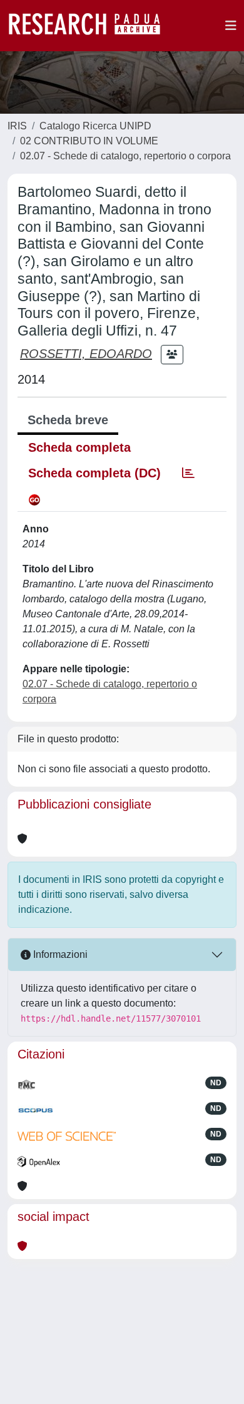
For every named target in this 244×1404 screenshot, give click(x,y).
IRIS (17, 126)
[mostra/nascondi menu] (230, 25)
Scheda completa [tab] (79, 447)
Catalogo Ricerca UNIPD (95, 126)
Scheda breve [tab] (68, 420)
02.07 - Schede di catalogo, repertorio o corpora (125, 156)
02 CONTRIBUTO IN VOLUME (89, 141)
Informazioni (59, 954)
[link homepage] (91, 25)
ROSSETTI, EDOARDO (86, 354)
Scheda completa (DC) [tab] (94, 473)
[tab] (188, 473)
